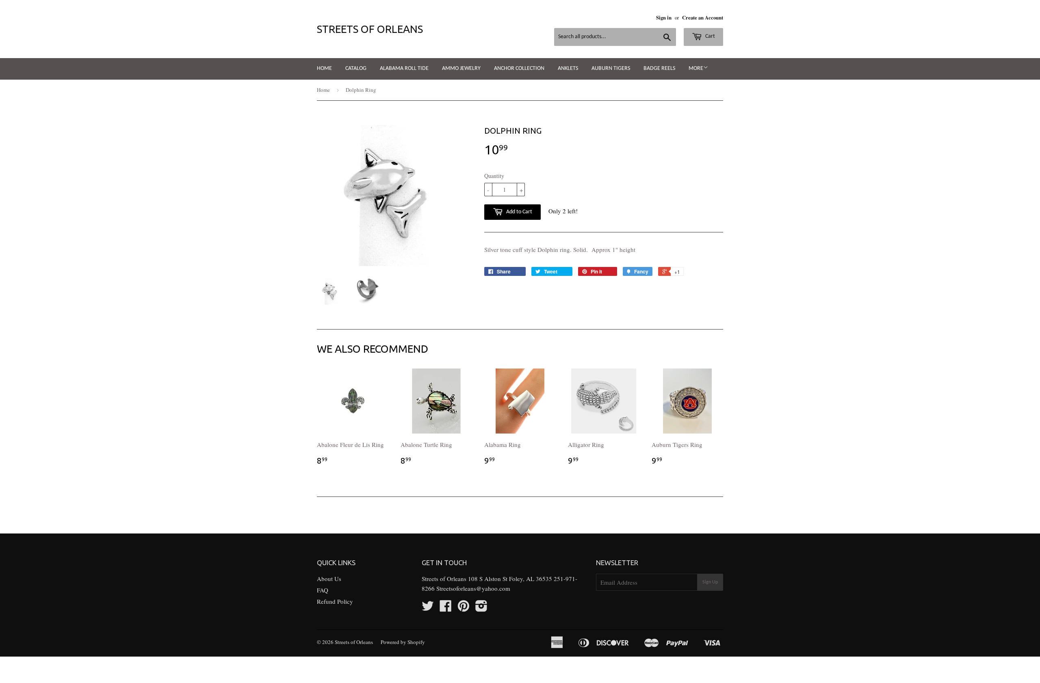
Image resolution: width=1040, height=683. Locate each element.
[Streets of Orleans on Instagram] (481, 608)
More (696, 68)
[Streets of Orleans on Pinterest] (463, 608)
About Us (329, 579)
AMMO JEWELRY (461, 68)
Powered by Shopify (403, 642)
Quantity (494, 176)
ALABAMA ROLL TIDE (404, 68)
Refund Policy (335, 601)
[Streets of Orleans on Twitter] (428, 608)
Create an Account (702, 17)
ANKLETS (568, 68)
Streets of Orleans (370, 29)
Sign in (664, 17)
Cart (709, 36)
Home (324, 68)
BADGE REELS (659, 68)
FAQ (322, 590)
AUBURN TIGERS (611, 68)
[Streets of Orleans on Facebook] (446, 608)
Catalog (355, 68)
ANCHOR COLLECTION (519, 68)
